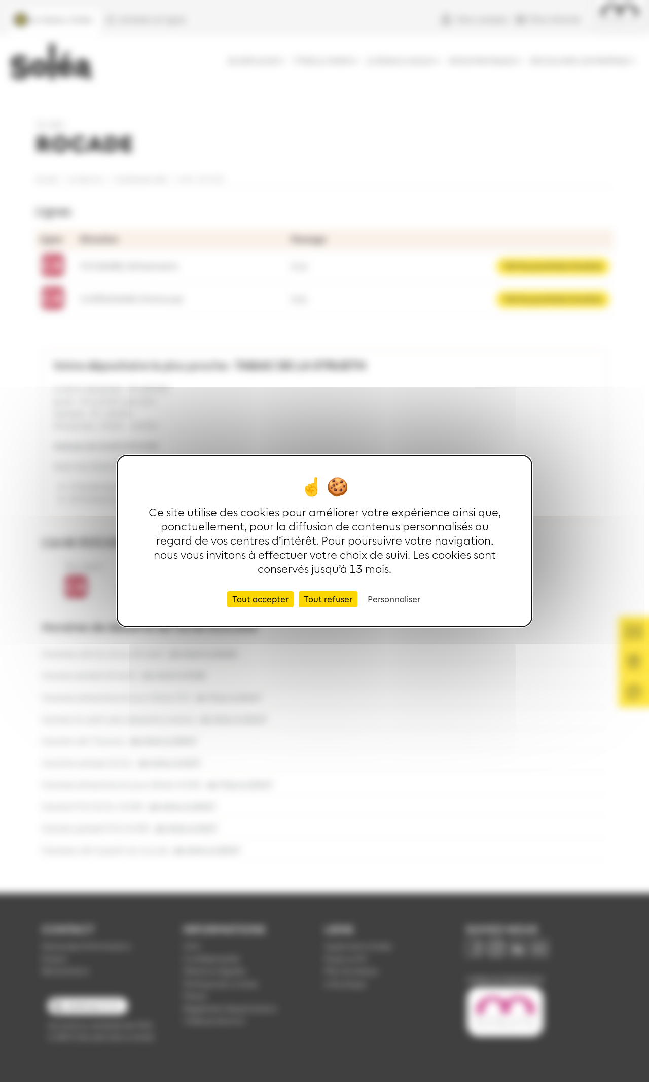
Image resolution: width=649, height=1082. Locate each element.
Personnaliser (394, 599)
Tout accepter (260, 599)
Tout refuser (328, 599)
